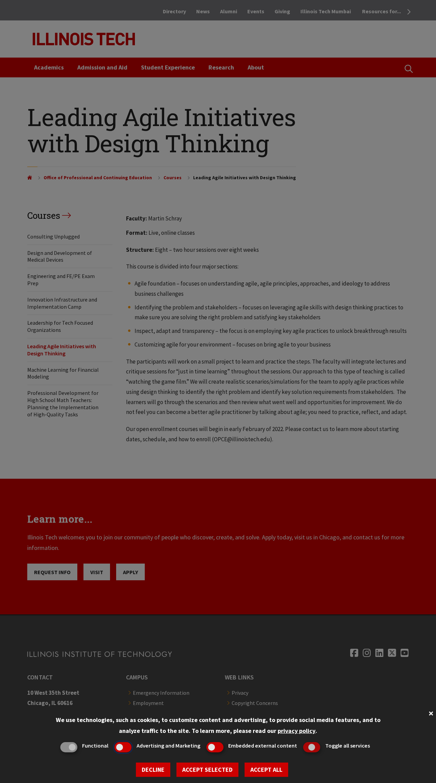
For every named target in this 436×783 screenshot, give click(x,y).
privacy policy (296, 731)
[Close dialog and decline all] (431, 712)
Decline (153, 769)
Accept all (266, 769)
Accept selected (207, 769)
